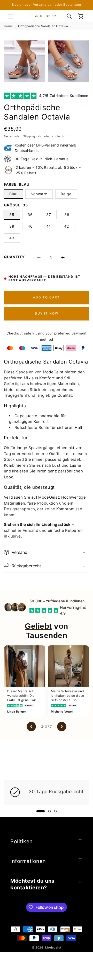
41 (48, 226)
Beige (66, 194)
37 (48, 214)
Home (8, 26)
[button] (10, 16)
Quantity (14, 257)
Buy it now (46, 313)
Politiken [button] (21, 841)
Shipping (29, 136)
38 (66, 214)
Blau (13, 194)
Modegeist (53, 947)
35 (11, 214)
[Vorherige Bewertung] (31, 726)
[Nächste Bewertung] (61, 726)
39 (11, 226)
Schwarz (39, 194)
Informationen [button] (28, 861)
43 (11, 238)
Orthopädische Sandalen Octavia (43, 26)
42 (66, 226)
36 (30, 214)
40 (30, 226)
